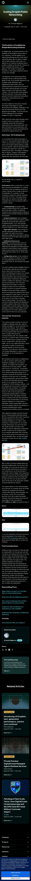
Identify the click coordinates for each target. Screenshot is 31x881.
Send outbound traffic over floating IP (13, 622)
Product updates (9, 712)
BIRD (20, 438)
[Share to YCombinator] (12, 650)
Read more (7, 733)
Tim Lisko (6, 814)
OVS (6, 440)
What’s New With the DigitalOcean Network (15, 597)
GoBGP (24, 438)
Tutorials (5, 618)
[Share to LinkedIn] (9, 650)
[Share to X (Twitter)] (3, 650)
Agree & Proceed (15, 872)
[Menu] (28, 2)
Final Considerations (10, 546)
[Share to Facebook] (6, 650)
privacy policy (13, 860)
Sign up (6, 671)
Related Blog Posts (9, 587)
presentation (14, 538)
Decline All (15, 875)
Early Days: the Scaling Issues (13, 135)
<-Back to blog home (8, 39)
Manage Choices (15, 878)
